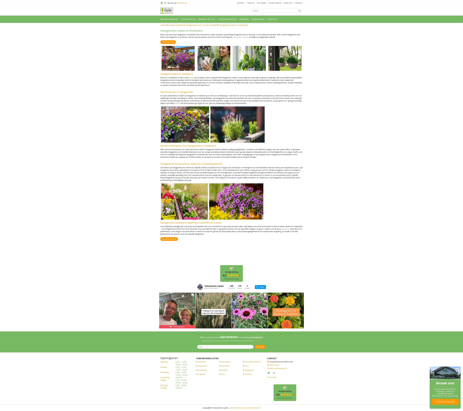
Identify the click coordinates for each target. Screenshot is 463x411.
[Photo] (178, 58)
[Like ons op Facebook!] (161, 3)
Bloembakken (202, 370)
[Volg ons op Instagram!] (165, 3)
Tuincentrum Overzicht (251, 408)
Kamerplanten (202, 366)
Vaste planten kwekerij (252, 362)
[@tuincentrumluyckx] (200, 287)
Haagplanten (249, 370)
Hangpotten (201, 374)
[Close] (457, 370)
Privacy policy (271, 377)
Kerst (223, 374)
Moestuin (224, 370)
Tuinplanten (201, 362)
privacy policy (257, 341)
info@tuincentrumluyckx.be (277, 368)
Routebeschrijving (169, 239)
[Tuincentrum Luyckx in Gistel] (166, 11)
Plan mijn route (168, 42)
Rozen (246, 366)
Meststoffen (225, 366)
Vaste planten (226, 362)
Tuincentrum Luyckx (240, 37)
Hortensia (248, 374)
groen (191, 77)
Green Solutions (236, 408)
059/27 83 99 (182, 3)
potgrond (285, 229)
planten (177, 103)
